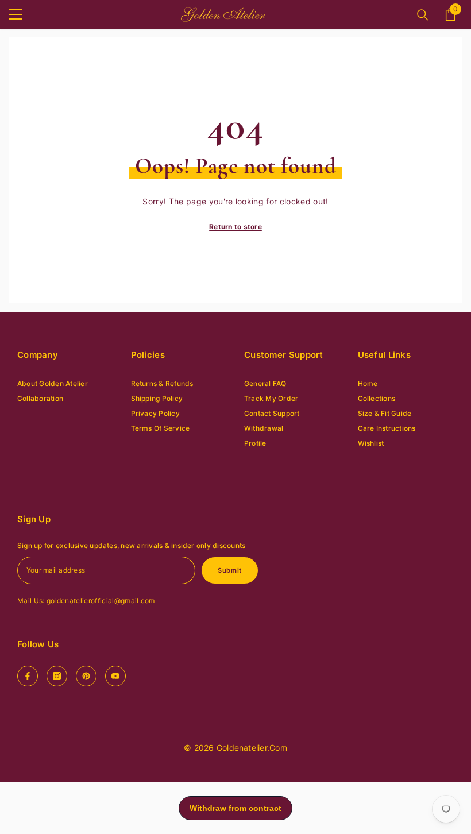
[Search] (423, 15)
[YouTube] (115, 676)
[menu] (15, 14)
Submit (229, 570)
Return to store (235, 226)
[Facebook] (27, 676)
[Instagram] (57, 676)
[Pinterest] (86, 676)
